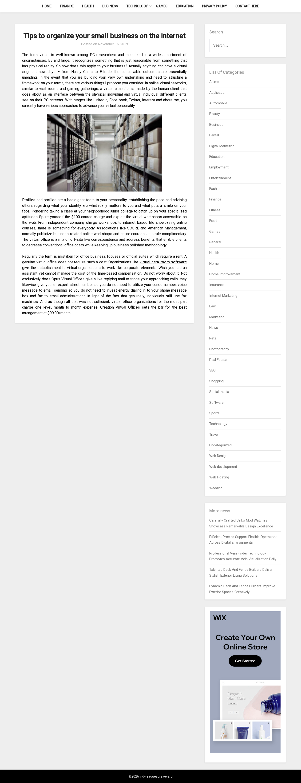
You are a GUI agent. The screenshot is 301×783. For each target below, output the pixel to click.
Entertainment (220, 178)
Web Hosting (219, 477)
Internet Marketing (223, 296)
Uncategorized (220, 445)
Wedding (215, 488)
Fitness (215, 210)
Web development (223, 467)
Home (46, 6)
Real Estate (218, 360)
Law (212, 306)
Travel (213, 434)
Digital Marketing (221, 146)
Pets (212, 338)
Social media (219, 392)
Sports (214, 413)
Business (110, 6)
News (213, 328)
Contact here (247, 6)
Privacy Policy (214, 6)
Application (217, 92)
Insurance (217, 285)
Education (185, 6)
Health (88, 6)
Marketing (216, 317)
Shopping (216, 381)
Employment (219, 167)
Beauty (214, 114)
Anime (214, 82)
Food (213, 221)
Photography (219, 349)
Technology (137, 6)
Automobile (218, 103)
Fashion (215, 189)
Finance (67, 6)
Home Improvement (224, 274)
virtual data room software (163, 262)
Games (161, 6)
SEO (212, 370)
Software (216, 402)
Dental (214, 135)
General (215, 242)
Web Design (218, 456)
